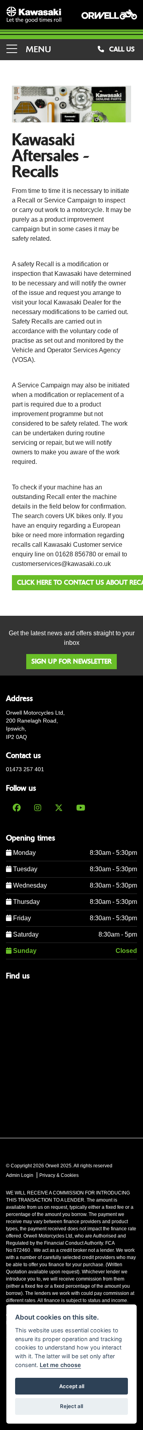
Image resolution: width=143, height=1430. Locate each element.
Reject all (71, 1406)
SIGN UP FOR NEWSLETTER (71, 661)
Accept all (71, 1386)
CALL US (121, 49)
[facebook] (16, 807)
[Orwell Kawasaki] (34, 14)
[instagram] (37, 807)
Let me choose (60, 1364)
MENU (37, 49)
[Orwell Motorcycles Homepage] (109, 14)
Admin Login (19, 1175)
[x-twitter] (59, 807)
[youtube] (81, 807)
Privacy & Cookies (59, 1175)
